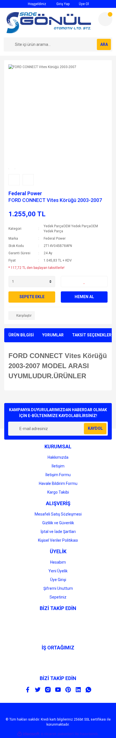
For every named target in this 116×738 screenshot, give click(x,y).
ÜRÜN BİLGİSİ (21, 335)
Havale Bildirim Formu (58, 483)
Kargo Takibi (58, 492)
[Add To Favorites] (84, 281)
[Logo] (48, 22)
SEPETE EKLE (31, 296)
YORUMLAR (53, 335)
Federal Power (25, 193)
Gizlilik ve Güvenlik (58, 523)
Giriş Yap (62, 4)
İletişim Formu (58, 474)
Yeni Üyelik (58, 571)
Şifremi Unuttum (58, 588)
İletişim (58, 466)
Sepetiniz (58, 597)
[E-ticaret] (57, 733)
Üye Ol (83, 4)
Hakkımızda (58, 457)
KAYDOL (95, 428)
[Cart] (105, 19)
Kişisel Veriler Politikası (58, 540)
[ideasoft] (28, 734)
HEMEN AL (84, 296)
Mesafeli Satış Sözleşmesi (58, 514)
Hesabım (58, 562)
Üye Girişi (58, 579)
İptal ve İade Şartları (58, 531)
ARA (104, 44)
